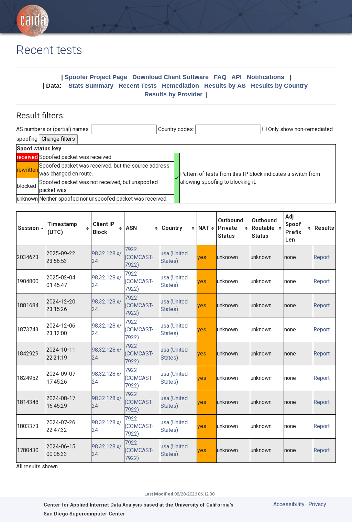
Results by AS (225, 85)
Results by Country (279, 85)
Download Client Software (170, 77)
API (236, 77)
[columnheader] (31, 228)
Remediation (180, 85)
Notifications (265, 77)
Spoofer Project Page (96, 77)
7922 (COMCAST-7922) (139, 257)
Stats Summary (90, 85)
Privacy (317, 504)
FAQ (220, 77)
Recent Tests (138, 85)
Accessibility (289, 504)
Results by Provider (173, 94)
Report (322, 257)
